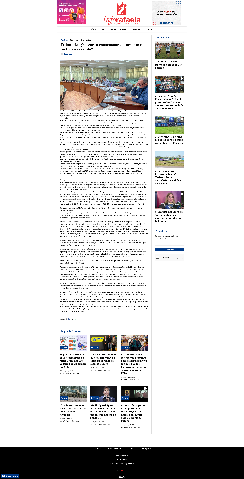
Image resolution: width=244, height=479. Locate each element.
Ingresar (147, 448)
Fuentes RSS (131, 448)
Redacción (68, 54)
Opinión (123, 29)
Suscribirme (170, 250)
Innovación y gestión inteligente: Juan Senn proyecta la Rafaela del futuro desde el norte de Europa (133, 413)
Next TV (151, 29)
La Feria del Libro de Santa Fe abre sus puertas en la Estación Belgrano (169, 216)
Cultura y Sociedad (137, 29)
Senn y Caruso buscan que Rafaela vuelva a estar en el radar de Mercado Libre (103, 359)
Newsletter (162, 231)
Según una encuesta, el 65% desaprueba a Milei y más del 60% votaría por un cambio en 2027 (73, 360)
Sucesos (113, 29)
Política (93, 29)
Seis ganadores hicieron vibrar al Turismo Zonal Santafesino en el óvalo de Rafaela (169, 177)
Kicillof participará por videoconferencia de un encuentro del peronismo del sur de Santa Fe (103, 411)
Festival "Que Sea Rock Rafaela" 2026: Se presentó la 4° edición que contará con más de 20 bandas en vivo (169, 102)
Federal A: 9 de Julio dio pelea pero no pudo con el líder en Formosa (169, 139)
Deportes (102, 29)
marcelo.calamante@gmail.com (122, 463)
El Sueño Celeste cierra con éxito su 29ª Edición (168, 64)
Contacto (97, 448)
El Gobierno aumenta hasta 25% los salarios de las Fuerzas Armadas (73, 410)
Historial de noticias (114, 448)
